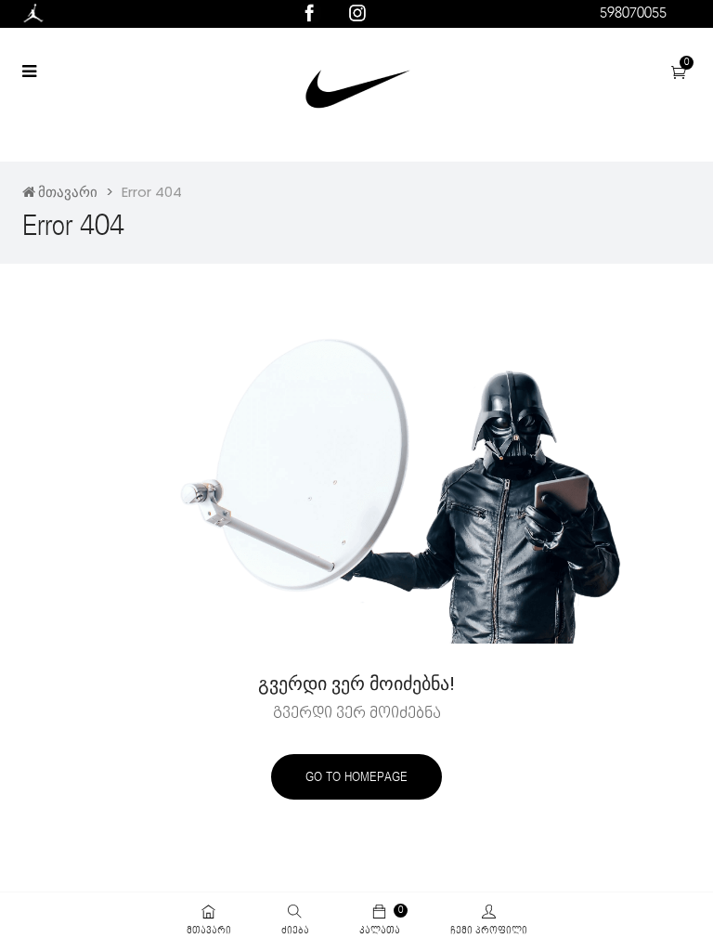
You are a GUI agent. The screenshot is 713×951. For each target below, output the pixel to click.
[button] (678, 72)
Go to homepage (356, 777)
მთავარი (67, 192)
